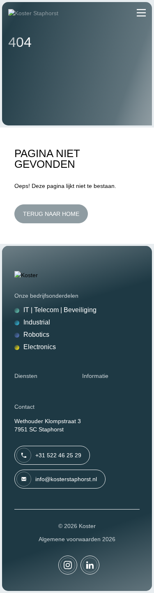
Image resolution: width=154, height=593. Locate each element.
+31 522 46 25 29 (58, 455)
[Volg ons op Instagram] (67, 565)
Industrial (36, 322)
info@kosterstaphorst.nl (66, 479)
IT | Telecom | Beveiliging (60, 309)
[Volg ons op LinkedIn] (89, 565)
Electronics (39, 346)
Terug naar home (51, 214)
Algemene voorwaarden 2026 (77, 539)
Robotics (36, 334)
